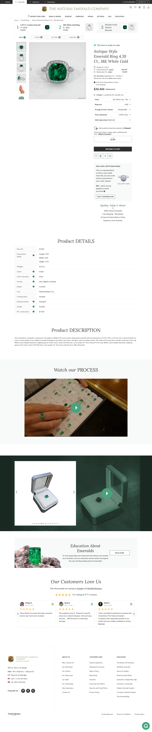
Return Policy (94, 671)
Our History (66, 671)
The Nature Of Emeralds (125, 663)
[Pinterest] (23, 691)
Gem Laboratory (67, 688)
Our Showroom (67, 675)
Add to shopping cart (105, 197)
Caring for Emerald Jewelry (126, 692)
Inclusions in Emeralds (125, 684)
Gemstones (51, 2)
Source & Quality (123, 671)
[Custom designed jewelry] (128, 27)
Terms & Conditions (124, 714)
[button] (84, 69)
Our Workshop (67, 667)
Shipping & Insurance (96, 667)
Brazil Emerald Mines (124, 675)
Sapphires (35, 2)
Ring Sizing (93, 675)
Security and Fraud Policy (98, 688)
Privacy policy (139, 714)
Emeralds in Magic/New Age (127, 680)
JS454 (67, 27)
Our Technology (67, 684)
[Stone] (47, 27)
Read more (122, 553)
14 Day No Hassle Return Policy (107, 82)
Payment (92, 680)
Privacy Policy (94, 692)
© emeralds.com (107, 714)
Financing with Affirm (97, 684)
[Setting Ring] (89, 27)
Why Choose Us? (68, 663)
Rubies (8, 2)
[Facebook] (28, 691)
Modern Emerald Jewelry (125, 688)
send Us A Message (18, 675)
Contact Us (66, 692)
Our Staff (65, 680)
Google (80, 588)
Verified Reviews (94, 588)
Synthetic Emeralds (123, 667)
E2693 (25, 27)
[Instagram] (33, 691)
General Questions (95, 663)
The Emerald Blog (123, 696)
